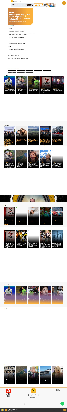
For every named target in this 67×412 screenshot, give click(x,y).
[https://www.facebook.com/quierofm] (28, 395)
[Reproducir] (64, 3)
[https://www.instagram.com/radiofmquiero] (35, 395)
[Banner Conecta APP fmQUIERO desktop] (33, 5)
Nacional (7, 162)
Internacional (19, 162)
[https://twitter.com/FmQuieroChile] (32, 395)
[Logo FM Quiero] (11, 1)
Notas (11, 12)
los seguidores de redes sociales (12, 72)
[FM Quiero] (4, 1)
